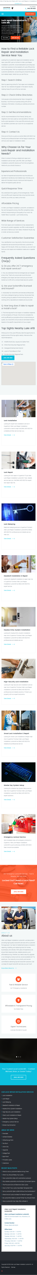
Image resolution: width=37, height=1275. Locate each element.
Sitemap (13, 1267)
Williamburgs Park (8, 1140)
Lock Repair (6, 1099)
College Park (6, 1153)
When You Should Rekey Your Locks (13, 1175)
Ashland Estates (7, 1137)
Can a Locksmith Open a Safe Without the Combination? (19, 1191)
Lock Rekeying (7, 1102)
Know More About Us (7, 968)
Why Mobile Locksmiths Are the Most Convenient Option (19, 1181)
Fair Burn (5, 1143)
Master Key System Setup (10, 1118)
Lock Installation (7, 1095)
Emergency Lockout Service (11, 1122)
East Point (6, 1156)
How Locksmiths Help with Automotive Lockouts (17, 1178)
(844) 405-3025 (31, 8)
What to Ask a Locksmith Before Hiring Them (16, 1171)
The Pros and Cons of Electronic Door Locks (15, 1185)
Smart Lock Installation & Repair (12, 1115)
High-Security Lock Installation (11, 1112)
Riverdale (5, 1133)
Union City (6, 1147)
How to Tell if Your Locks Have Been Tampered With (18, 1188)
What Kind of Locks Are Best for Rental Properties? (17, 1194)
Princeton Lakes (7, 1160)
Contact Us (18, 3)
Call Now (5, 37)
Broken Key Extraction (9, 1125)
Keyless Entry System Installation (12, 1108)
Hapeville (5, 1150)
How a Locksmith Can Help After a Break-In (15, 1201)
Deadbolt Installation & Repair (11, 1105)
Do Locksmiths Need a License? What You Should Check (19, 1198)
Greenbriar (6, 1163)
